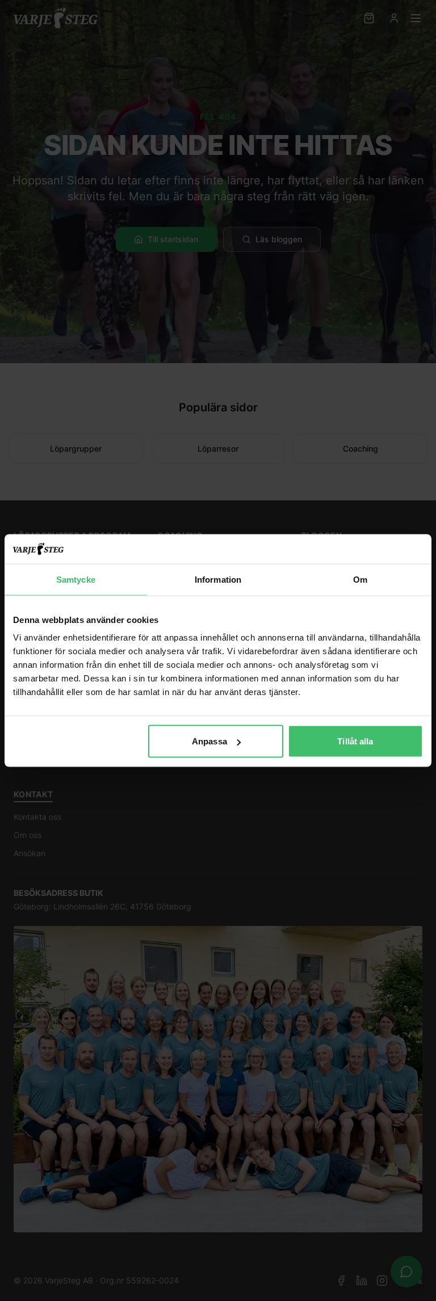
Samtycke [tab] (75, 579)
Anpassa (209, 741)
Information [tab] (218, 579)
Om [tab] (360, 579)
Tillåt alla (355, 741)
